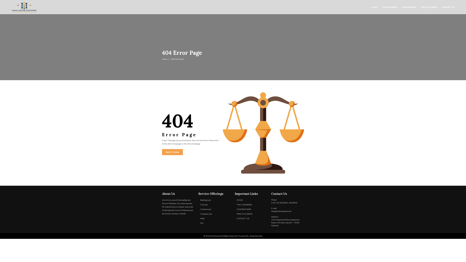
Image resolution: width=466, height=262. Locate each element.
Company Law (206, 214)
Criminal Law (205, 209)
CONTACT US (448, 7)
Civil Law (204, 204)
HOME (374, 7)
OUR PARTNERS (409, 7)
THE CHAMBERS (389, 7)
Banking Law (205, 200)
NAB (202, 218)
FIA (201, 223)
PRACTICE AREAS (429, 7)
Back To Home (172, 152)
